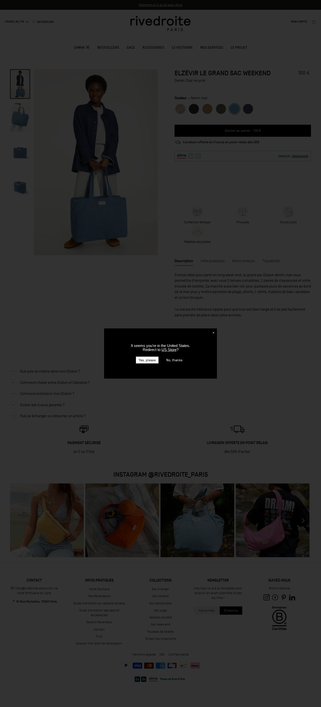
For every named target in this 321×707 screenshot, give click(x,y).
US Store (169, 349)
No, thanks (174, 360)
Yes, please (147, 360)
